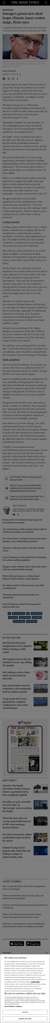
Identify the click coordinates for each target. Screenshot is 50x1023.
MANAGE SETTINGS (25, 1019)
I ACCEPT (25, 1012)
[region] (25, 988)
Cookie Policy (35, 982)
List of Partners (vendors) (13, 1006)
